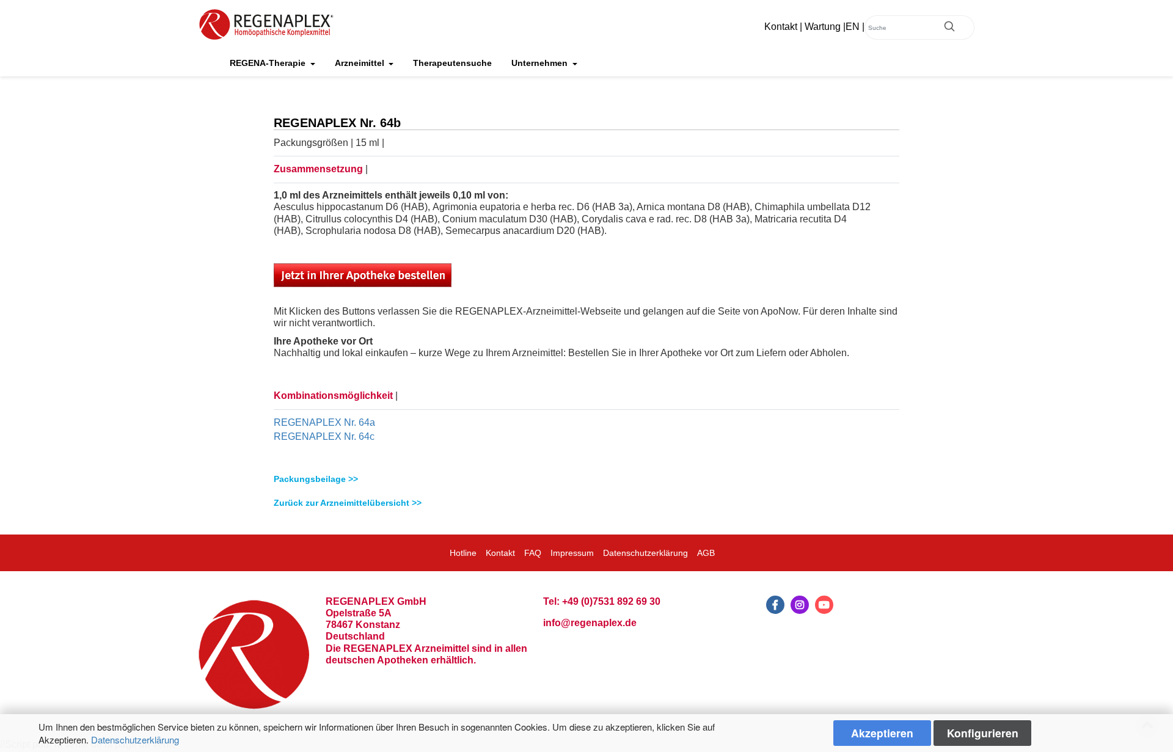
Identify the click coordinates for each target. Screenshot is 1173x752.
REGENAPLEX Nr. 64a (324, 422)
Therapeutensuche (452, 63)
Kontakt (780, 26)
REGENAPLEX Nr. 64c (324, 436)
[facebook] (775, 605)
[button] (586, 479)
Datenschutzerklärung (135, 739)
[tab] (586, 479)
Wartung (823, 26)
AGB (706, 553)
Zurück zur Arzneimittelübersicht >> (348, 503)
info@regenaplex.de (590, 623)
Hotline (463, 553)
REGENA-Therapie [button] (269, 63)
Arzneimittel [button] (361, 63)
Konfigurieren (982, 732)
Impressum (572, 553)
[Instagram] (800, 605)
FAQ (532, 553)
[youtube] (824, 605)
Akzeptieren (882, 732)
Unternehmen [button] (540, 63)
